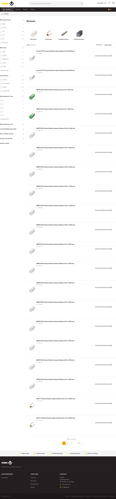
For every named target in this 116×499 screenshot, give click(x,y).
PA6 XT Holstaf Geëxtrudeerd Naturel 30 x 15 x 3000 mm (55, 418)
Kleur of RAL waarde (6, 133)
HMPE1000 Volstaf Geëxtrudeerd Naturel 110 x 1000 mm (55, 147)
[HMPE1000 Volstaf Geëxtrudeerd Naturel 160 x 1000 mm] (31, 232)
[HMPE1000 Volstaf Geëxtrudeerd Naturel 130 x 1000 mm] (31, 193)
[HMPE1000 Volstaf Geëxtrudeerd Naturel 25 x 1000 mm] (31, 271)
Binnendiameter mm (6, 124)
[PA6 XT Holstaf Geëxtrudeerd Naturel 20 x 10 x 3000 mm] (31, 406)
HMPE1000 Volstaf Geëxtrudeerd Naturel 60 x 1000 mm (55, 360)
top (111, 496)
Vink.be (33, 9)
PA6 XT (5, 63)
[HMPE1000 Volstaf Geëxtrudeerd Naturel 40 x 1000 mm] (31, 328)
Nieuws (33, 487)
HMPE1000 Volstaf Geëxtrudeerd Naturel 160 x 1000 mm (55, 225)
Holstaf (5, 79)
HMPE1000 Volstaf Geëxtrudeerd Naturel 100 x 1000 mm (55, 128)
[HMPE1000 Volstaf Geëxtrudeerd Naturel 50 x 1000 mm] (31, 348)
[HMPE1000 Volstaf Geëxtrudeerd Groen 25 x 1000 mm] (31, 97)
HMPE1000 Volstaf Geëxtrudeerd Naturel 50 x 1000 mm (55, 341)
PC (3, 35)
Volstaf (5, 87)
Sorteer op (99, 45)
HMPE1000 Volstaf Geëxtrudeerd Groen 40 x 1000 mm (55, 109)
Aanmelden (4, 477)
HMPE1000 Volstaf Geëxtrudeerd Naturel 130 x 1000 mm (55, 186)
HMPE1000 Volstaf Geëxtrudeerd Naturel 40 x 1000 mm (55, 321)
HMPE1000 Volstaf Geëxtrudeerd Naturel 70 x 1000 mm (55, 379)
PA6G (4, 66)
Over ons (33, 477)
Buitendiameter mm (6, 96)
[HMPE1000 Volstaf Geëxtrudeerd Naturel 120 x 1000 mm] (31, 174)
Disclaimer (88, 496)
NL (111, 9)
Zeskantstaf (6, 90)
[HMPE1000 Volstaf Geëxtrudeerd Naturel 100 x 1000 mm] (31, 135)
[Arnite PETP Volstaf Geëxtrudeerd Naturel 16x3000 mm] (31, 58)
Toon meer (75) (4, 119)
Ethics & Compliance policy (100, 496)
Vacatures (34, 481)
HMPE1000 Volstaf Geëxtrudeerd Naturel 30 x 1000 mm (55, 283)
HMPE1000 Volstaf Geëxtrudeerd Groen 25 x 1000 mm (54, 89)
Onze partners (35, 484)
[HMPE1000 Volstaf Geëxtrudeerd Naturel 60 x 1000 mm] (31, 367)
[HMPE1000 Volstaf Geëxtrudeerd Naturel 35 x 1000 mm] (31, 309)
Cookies (67, 496)
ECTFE (5, 27)
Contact (17, 9)
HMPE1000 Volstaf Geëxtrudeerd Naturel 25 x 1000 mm (55, 263)
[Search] (81, 3)
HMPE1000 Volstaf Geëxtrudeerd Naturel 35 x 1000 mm (55, 302)
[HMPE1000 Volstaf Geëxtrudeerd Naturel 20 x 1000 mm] (31, 251)
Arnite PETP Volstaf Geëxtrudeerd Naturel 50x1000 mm (55, 70)
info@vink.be (65, 487)
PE (3, 38)
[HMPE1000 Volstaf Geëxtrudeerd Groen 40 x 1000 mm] (31, 116)
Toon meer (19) (4, 70)
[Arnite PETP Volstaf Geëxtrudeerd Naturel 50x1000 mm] (31, 77)
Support (25, 9)
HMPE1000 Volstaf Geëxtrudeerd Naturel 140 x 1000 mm (55, 205)
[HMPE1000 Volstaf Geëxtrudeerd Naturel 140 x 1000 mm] (31, 213)
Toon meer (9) (4, 42)
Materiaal (3, 47)
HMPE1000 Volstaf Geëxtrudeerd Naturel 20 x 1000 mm (55, 244)
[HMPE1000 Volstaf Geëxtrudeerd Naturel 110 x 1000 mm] (31, 155)
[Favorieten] (109, 3)
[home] (2, 14)
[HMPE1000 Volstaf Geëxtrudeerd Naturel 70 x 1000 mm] (31, 386)
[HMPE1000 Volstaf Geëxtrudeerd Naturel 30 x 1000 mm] (31, 290)
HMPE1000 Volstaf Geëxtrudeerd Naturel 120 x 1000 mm (55, 167)
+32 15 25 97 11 (66, 484)
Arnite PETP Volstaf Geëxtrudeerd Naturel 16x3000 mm (55, 51)
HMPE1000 (6, 59)
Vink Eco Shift (4, 143)
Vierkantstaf (6, 83)
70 (78, 443)
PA (3, 31)
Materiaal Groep (5, 20)
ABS (4, 24)
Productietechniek (6, 138)
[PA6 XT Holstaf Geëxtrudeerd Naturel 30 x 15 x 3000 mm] (31, 425)
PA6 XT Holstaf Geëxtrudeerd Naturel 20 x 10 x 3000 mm (55, 398)
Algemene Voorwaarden (77, 496)
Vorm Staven (4, 75)
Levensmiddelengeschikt (8, 129)
